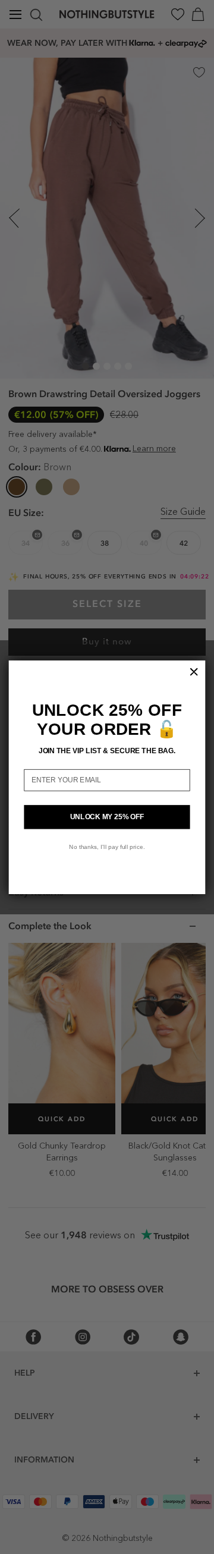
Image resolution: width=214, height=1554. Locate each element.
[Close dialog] (194, 671)
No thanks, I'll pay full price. (106, 846)
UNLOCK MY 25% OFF (107, 816)
